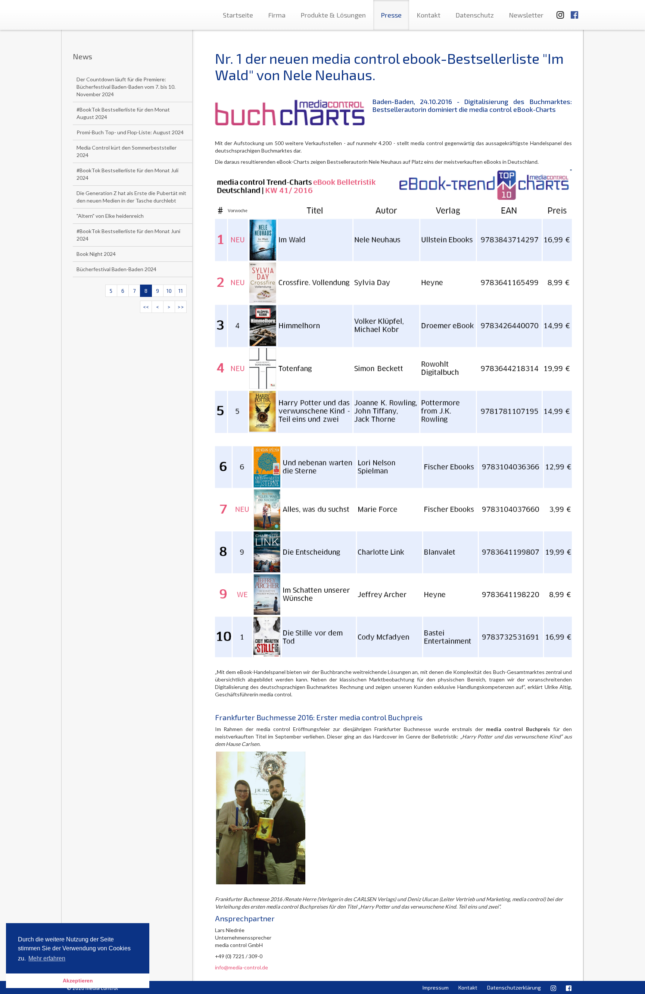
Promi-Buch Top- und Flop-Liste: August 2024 (130, 132)
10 (169, 291)
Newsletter (526, 15)
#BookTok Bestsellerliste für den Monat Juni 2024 (128, 235)
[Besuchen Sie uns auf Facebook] (574, 11)
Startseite (238, 15)
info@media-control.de (241, 967)
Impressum (436, 987)
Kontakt (428, 15)
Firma (277, 15)
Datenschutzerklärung (514, 987)
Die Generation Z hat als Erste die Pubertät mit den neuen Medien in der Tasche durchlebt (131, 197)
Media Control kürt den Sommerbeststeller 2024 (127, 151)
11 (180, 291)
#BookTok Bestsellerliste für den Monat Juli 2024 (127, 174)
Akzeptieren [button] (78, 981)
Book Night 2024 (96, 254)
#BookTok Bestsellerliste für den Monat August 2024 (123, 113)
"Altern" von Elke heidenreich (110, 216)
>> (180, 307)
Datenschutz (474, 15)
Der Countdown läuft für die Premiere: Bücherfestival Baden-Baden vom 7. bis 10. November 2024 (126, 86)
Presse (391, 15)
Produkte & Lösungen (333, 15)
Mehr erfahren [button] (46, 958)
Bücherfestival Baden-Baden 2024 (116, 269)
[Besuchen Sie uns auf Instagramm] (558, 11)
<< (146, 307)
